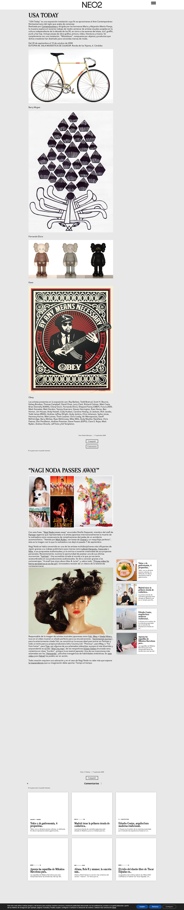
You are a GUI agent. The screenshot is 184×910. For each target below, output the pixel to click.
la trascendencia (36, 663)
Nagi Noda (49, 532)
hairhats (45, 557)
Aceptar (142, 907)
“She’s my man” (58, 649)
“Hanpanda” (51, 654)
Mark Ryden (61, 540)
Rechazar (155, 907)
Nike (31, 552)
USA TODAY (44, 15)
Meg (95, 637)
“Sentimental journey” (102, 639)
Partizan (32, 535)
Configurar (169, 907)
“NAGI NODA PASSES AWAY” (64, 470)
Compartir (92, 441)
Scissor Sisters (89, 649)
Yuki (90, 637)
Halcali (42, 656)
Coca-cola (102, 549)
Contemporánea (49, 27)
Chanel (83, 540)
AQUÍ (114, 908)
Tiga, (47, 646)
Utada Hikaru (106, 637)
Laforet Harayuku (89, 549)
